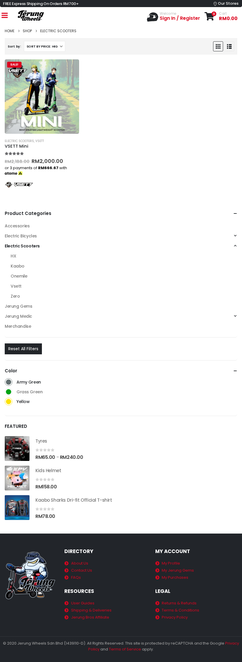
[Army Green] (8, 382)
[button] (218, 46)
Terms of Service (125, 649)
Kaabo (17, 266)
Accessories (17, 226)
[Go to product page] (17, 448)
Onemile (19, 276)
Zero (15, 296)
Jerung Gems (18, 306)
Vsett (39, 141)
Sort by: (14, 46)
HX (13, 256)
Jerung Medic (18, 316)
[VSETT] (19, 184)
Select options (69, 69)
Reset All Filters (23, 349)
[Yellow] (8, 401)
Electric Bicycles (21, 236)
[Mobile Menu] (4, 15)
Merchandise (18, 326)
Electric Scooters (19, 141)
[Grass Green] (8, 391)
